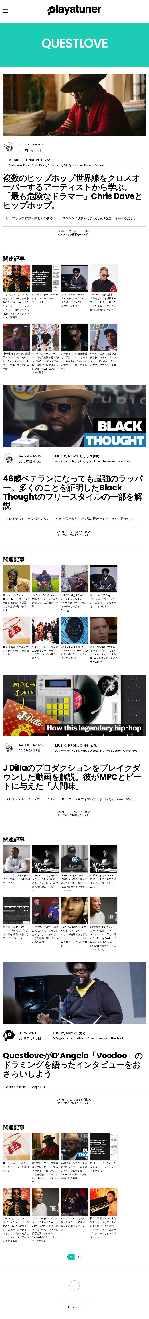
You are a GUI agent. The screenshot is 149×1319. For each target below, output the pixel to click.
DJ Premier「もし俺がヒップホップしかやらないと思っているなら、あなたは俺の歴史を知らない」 (45, 883)
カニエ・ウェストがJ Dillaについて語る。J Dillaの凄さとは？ (16, 879)
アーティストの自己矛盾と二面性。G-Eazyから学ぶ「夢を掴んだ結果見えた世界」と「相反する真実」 (74, 361)
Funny (58, 1033)
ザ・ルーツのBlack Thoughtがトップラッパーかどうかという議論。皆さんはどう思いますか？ (16, 602)
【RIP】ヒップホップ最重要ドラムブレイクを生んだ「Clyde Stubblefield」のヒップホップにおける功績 (16, 361)
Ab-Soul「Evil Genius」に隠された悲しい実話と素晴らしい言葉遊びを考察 (45, 600)
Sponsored (31, 160)
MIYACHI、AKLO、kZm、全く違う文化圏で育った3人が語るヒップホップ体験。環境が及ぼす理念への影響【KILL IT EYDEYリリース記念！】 (45, 363)
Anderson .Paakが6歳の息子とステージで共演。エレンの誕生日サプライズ (74, 1224)
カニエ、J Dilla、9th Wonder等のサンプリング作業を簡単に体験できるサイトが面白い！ (16, 932)
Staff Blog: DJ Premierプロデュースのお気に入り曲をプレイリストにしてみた (103, 881)
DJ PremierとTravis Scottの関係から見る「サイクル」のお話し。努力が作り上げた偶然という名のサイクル (74, 883)
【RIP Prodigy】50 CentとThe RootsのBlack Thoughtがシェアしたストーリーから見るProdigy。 (74, 602)
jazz (59, 165)
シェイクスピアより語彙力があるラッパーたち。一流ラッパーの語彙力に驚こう (45, 652)
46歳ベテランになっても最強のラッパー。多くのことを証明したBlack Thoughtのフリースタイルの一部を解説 (73, 492)
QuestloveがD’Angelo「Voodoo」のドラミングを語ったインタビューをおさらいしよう (74, 300)
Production (114, 751)
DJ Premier (62, 751)
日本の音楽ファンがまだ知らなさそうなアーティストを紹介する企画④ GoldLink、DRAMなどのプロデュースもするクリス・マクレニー (103, 1228)
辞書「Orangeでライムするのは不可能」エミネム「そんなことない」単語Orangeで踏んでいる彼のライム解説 (103, 654)
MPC (102, 751)
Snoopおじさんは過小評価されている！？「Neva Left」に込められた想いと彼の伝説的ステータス (103, 359)
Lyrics (80, 461)
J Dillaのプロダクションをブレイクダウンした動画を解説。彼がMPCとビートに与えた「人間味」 (72, 777)
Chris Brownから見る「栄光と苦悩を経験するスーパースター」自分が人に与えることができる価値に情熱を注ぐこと (103, 302)
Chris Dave (39, 165)
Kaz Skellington (31, 144)
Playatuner (27, 1032)
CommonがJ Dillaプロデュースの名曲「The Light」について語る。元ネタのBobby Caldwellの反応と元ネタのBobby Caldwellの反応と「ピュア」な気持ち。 (103, 938)
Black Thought (65, 461)
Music (14, 160)
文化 (47, 160)
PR (65, 165)
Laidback (80, 1038)
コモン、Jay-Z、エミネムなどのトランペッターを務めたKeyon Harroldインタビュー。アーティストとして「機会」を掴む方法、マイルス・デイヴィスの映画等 (16, 306)
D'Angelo (59, 1038)
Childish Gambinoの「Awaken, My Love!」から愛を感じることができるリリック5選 (74, 652)
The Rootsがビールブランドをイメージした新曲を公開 (16, 650)
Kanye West (89, 751)
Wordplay (124, 461)
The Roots (109, 461)
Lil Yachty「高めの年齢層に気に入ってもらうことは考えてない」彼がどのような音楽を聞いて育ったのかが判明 (45, 934)
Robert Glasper (95, 165)
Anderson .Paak (19, 165)
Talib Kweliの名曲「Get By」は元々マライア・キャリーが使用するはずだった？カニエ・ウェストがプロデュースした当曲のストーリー (74, 936)
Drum (51, 165)
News (73, 456)
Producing (78, 745)
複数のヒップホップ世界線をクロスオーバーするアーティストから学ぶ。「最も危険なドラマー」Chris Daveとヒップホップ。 (72, 191)
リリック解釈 (89, 456)
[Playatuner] (74, 16)
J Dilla (75, 751)
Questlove (76, 165)
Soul (106, 1038)
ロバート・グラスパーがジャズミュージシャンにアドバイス (45, 298)
